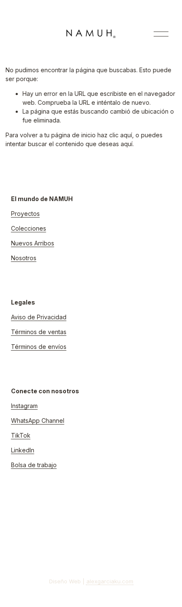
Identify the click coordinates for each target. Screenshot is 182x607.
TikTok (20, 435)
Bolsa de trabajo (34, 464)
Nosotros (23, 257)
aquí (126, 143)
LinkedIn (22, 450)
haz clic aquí (114, 135)
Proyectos (25, 213)
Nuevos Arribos (32, 243)
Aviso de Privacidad (38, 317)
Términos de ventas (38, 331)
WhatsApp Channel (37, 420)
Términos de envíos (38, 346)
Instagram (24, 405)
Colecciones (28, 228)
